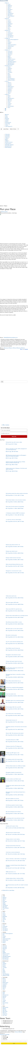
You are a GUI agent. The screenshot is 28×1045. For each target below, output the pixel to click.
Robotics (9, 90)
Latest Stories (8, 126)
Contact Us (5, 1014)
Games (9, 71)
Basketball (10, 23)
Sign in (21, 349)
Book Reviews (11, 64)
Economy (10, 34)
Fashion (9, 42)
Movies (9, 69)
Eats (9, 40)
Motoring (9, 99)
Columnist (10, 51)
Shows (9, 76)
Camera (9, 84)
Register (26, 349)
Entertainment (8, 65)
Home (7, 114)
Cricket (9, 22)
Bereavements (11, 63)
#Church (23, 348)
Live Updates (6, 425)
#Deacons (18, 348)
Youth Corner (10, 60)
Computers (10, 88)
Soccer (9, 21)
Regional (9, 5)
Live (9, 17)
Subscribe (14, 436)
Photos (9, 48)
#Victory (14, 348)
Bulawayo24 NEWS (4, 0)
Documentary (11, 106)
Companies (10, 33)
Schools (9, 26)
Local (9, 4)
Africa (9, 8)
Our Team (5, 1015)
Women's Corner (11, 59)
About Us (4, 1012)
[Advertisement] (14, 163)
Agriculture (10, 14)
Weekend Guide (11, 80)
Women (9, 101)
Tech (6, 81)
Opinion (7, 50)
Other (9, 29)
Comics (9, 47)
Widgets (4, 1008)
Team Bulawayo (11, 78)
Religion (9, 12)
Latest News (5, 129)
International (10, 13)
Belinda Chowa (4, 211)
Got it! (14, 1043)
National (9, 6)
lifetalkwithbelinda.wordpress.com (11, 337)
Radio (9, 74)
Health (9, 10)
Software (9, 89)
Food (9, 102)
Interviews (10, 52)
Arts (8, 73)
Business (7, 30)
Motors (9, 82)
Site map (4, 1010)
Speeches (10, 54)
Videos (6, 94)
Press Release (11, 16)
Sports (6, 18)
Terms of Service (18, 1032)
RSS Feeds (5, 1011)
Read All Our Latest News (8, 890)
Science (9, 91)
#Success (6, 348)
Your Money (10, 37)
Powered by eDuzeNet (4, 1034)
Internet (9, 85)
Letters (9, 55)
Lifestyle (7, 38)
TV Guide (10, 72)
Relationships (10, 46)
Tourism (9, 103)
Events (9, 77)
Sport (9, 97)
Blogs (9, 56)
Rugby (9, 25)
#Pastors (10, 348)
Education (10, 9)
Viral (9, 107)
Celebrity (9, 68)
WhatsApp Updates (12, 61)
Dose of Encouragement (13, 39)
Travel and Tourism (12, 44)
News (6, 3)
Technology (7, 123)
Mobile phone (10, 86)
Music (9, 67)
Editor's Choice (13, 129)
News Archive (5, 1007)
